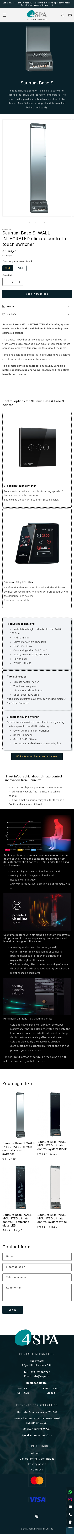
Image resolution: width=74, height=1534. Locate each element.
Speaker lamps (37, 1435)
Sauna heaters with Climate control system (37, 1420)
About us (37, 1453)
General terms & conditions (36, 1458)
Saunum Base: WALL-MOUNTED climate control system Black (52, 1145)
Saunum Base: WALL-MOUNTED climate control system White (52, 1218)
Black (7, 267)
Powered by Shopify (43, 1529)
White (21, 267)
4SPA (31, 1529)
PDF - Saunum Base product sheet (37, 756)
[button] (4, 15)
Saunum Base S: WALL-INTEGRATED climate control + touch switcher (18, 1148)
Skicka (13, 1309)
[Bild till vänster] (29, 223)
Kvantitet (7, 275)
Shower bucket (37, 1429)
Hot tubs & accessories (37, 1412)
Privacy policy (37, 1464)
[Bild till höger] (44, 223)
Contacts (37, 1469)
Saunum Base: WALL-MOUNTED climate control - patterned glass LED (17, 1220)
